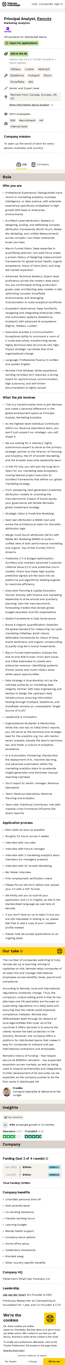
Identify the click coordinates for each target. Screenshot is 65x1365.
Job (24, 164)
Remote (44, 18)
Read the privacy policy (13, 1350)
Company (43, 164)
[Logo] (11, 4)
